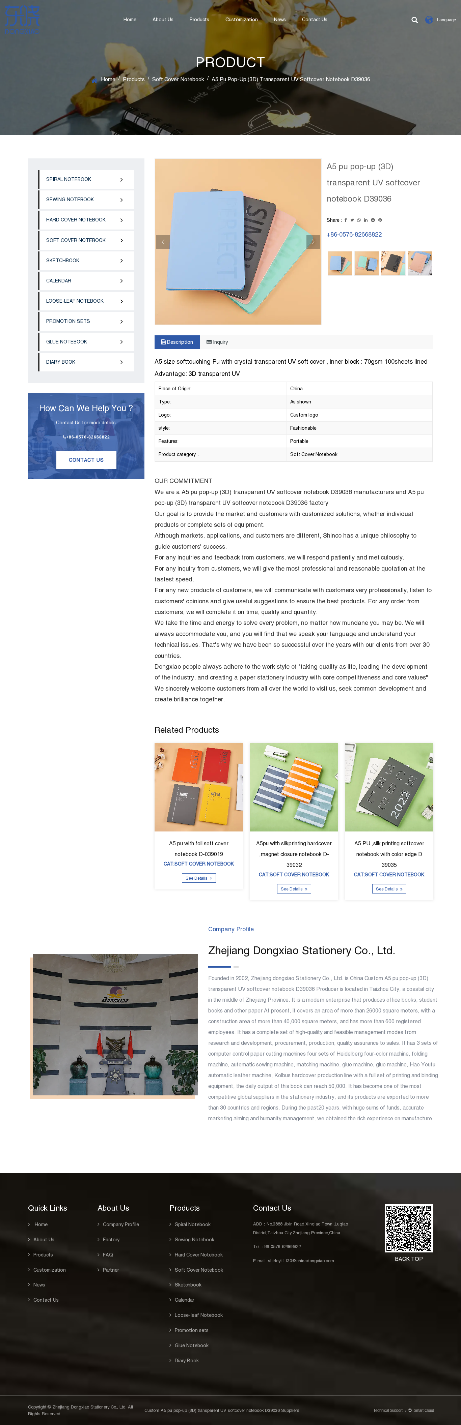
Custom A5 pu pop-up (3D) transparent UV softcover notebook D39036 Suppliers (221, 1410)
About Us (163, 19)
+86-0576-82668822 (88, 437)
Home (130, 19)
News (280, 19)
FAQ (108, 1254)
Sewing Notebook (70, 199)
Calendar (58, 280)
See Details (197, 878)
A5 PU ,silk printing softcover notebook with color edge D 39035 (389, 854)
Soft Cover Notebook (178, 79)
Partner (111, 1270)
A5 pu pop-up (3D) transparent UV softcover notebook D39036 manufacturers (288, 491)
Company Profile (121, 1224)
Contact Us (314, 19)
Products (199, 19)
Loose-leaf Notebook (75, 301)
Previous (163, 242)
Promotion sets (68, 321)
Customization (241, 19)
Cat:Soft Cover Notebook (199, 864)
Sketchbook (62, 260)
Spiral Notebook (68, 179)
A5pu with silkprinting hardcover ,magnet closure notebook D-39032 (294, 854)
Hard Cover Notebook (76, 219)
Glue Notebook (66, 341)
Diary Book (60, 362)
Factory (111, 1239)
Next (313, 242)
